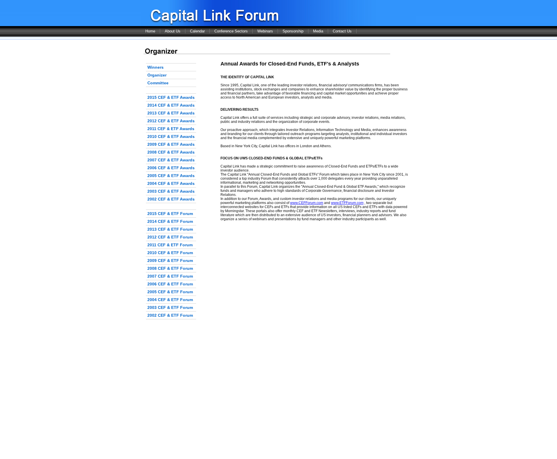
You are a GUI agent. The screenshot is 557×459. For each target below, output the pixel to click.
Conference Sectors (231, 31)
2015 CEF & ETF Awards (171, 97)
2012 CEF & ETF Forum (170, 237)
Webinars (265, 31)
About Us (172, 31)
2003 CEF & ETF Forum (170, 307)
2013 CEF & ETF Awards (171, 113)
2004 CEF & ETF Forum (170, 299)
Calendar (197, 31)
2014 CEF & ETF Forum (170, 221)
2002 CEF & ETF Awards (171, 199)
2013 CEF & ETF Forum (170, 229)
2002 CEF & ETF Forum (170, 315)
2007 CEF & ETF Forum (170, 276)
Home (150, 31)
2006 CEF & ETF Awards (171, 167)
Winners (155, 67)
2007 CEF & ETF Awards (171, 160)
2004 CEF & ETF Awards (171, 183)
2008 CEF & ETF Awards (171, 152)
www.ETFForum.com (347, 203)
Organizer (157, 75)
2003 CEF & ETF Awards (171, 191)
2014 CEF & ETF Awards (171, 105)
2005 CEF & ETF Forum (170, 291)
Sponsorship (293, 31)
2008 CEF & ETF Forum (170, 268)
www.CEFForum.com (306, 203)
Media (318, 31)
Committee (158, 83)
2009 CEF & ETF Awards (171, 144)
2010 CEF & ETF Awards (171, 136)
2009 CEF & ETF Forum (170, 260)
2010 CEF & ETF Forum (170, 252)
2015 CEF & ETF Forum (170, 213)
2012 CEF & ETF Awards (171, 121)
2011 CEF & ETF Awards (170, 128)
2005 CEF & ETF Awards (171, 175)
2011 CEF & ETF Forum (170, 245)
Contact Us (342, 31)
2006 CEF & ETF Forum (170, 284)
